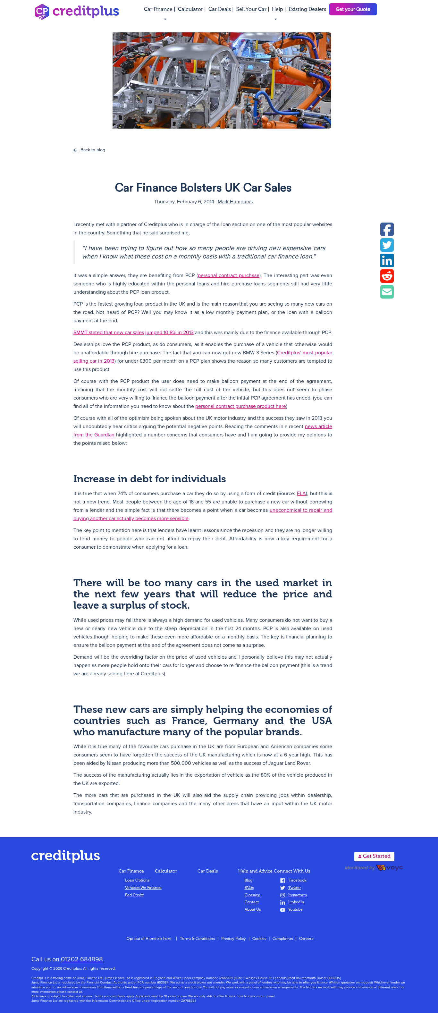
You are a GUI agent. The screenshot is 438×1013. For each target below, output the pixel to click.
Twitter (294, 888)
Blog (248, 880)
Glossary (252, 895)
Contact (252, 902)
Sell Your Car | (253, 9)
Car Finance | (160, 9)
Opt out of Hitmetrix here (149, 939)
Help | (279, 9)
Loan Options (137, 880)
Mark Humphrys (235, 201)
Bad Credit (134, 895)
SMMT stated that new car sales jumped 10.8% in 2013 (133, 332)
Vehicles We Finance (143, 888)
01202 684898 (82, 959)
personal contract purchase (228, 275)
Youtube (295, 910)
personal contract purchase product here (240, 406)
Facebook (297, 880)
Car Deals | (221, 9)
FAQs (249, 888)
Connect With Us (292, 871)
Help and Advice (255, 871)
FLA (301, 493)
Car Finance (131, 871)
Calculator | (192, 9)
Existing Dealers (307, 9)
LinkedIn (296, 902)
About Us (253, 910)
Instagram (297, 895)
